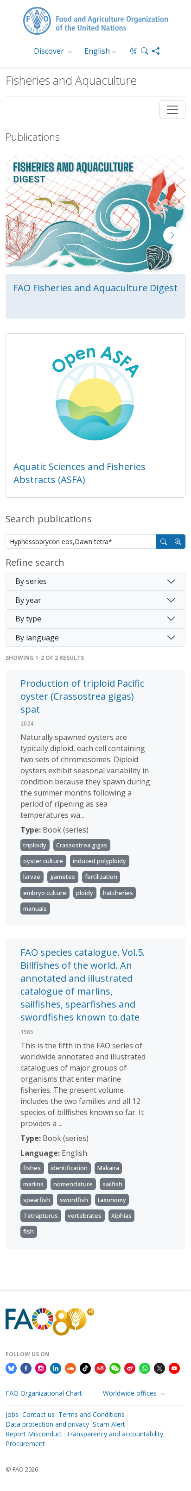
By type (28, 619)
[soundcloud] (70, 1368)
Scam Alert (109, 1424)
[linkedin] (55, 1368)
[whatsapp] (144, 1368)
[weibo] (129, 1368)
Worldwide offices (131, 1393)
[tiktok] (85, 1368)
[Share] (155, 50)
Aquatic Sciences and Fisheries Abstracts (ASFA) (79, 473)
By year (28, 600)
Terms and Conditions (91, 1414)
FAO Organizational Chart (44, 1393)
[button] (144, 50)
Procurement (25, 1443)
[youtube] (174, 1368)
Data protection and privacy (47, 1424)
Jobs (12, 1414)
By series (31, 581)
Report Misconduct (34, 1433)
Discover (50, 51)
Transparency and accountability (114, 1433)
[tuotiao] (100, 1368)
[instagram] (40, 1368)
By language (37, 638)
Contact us (38, 1414)
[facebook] (26, 1368)
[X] (159, 1368)
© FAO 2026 (22, 1469)
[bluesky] (11, 1368)
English (97, 51)
